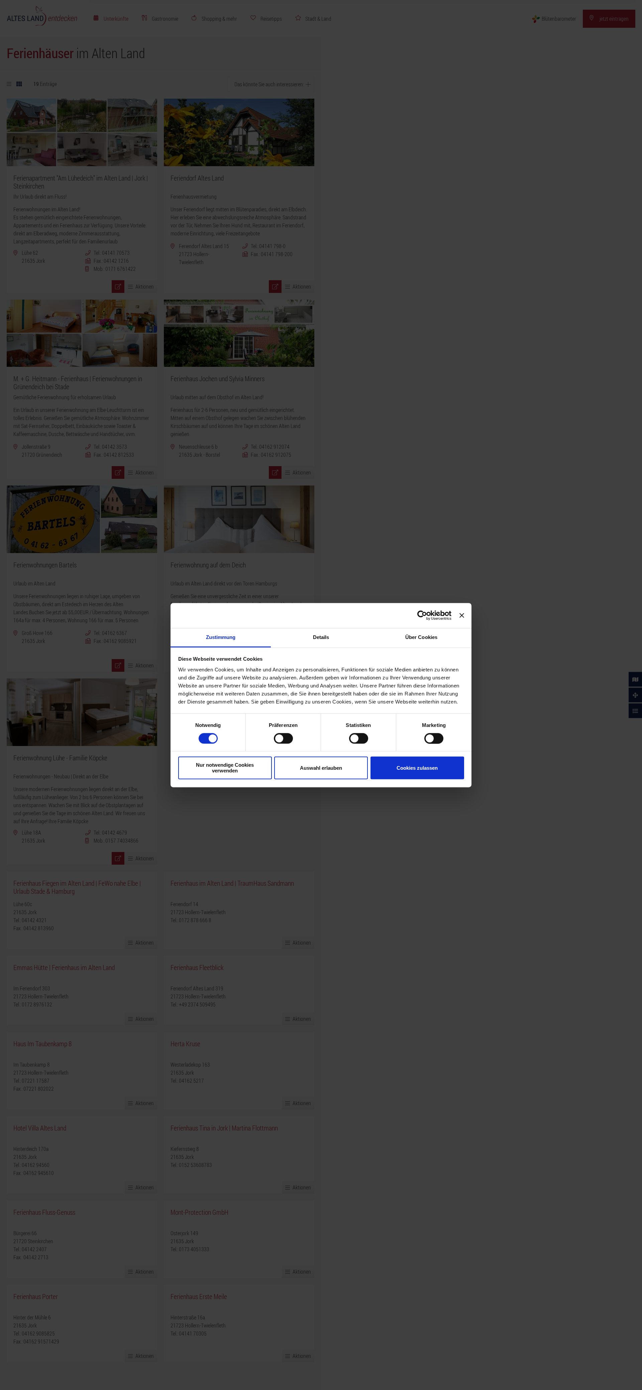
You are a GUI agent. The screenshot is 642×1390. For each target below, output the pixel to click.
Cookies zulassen (417, 768)
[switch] (283, 738)
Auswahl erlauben (321, 768)
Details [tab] (321, 637)
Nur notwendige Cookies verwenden (225, 768)
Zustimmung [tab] (221, 637)
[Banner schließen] (461, 615)
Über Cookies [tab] (421, 637)
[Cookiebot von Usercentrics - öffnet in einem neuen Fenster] (422, 615)
